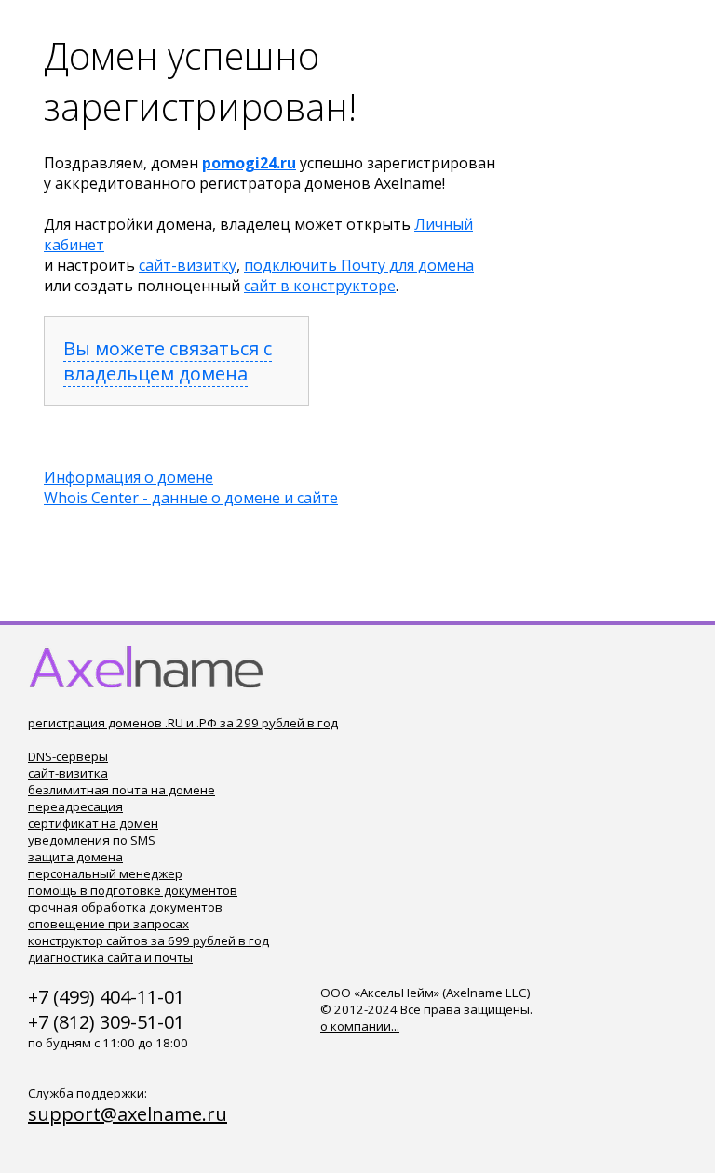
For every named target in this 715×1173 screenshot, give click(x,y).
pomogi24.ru (249, 163)
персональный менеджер (105, 873)
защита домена (75, 856)
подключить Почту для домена (359, 265)
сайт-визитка (68, 773)
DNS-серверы (68, 756)
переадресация (75, 806)
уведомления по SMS (91, 840)
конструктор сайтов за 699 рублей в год (148, 940)
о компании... (359, 1026)
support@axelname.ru (127, 1113)
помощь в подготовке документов (132, 890)
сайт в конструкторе (320, 285)
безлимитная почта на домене (121, 789)
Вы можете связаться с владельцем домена (167, 361)
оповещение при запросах (108, 923)
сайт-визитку (187, 265)
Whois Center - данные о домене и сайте (191, 497)
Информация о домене (128, 477)
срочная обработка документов (125, 907)
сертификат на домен (93, 823)
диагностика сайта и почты (110, 957)
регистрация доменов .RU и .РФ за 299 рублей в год (183, 722)
